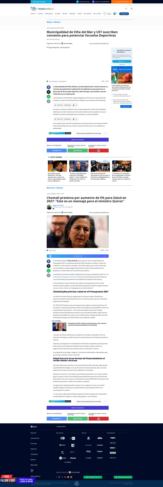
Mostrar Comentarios (77, 139)
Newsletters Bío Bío (84, 1)
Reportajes (34, 465)
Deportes (64, 13)
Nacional (40, 13)
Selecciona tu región (39, 1)
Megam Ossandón (58, 205)
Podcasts (33, 13)
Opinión (79, 13)
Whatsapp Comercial (94, 477)
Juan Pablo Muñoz (54, 39)
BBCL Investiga (88, 13)
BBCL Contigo (97, 13)
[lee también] (60, 327)
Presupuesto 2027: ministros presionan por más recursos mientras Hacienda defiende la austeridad (87, 324)
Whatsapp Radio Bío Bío (124, 477)
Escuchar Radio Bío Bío (122, 1)
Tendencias (72, 13)
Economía (57, 13)
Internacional (49, 13)
